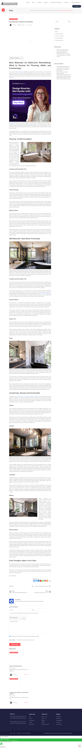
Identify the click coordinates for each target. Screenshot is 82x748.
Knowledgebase (59, 720)
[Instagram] (45, 581)
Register (77, 2)
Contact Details (59, 724)
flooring (44, 586)
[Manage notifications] (80, 746)
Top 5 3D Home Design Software (62, 51)
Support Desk (58, 716)
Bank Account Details (45, 724)
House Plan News (58, 40)
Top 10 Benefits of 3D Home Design (63, 53)
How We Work (31, 720)
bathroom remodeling (19, 71)
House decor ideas (54, 10)
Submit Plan (77, 6)
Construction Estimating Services (62, 49)
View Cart (66, 2)
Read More (26, 674)
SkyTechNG (70, 733)
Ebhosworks (60, 733)
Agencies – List (44, 716)
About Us (30, 718)
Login (74, 2)
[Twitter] (36, 581)
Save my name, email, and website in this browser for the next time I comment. (24, 613)
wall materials (48, 586)
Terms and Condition (26, 733)
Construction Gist (39, 10)
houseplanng (14, 24)
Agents (45, 2)
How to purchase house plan (56, 2)
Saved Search (31, 724)
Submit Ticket (58, 718)
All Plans (43, 722)
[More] (47, 581)
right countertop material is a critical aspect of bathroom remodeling (26, 396)
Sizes (33, 2)
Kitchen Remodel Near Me (16, 666)
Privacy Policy (19, 733)
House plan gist (46, 10)
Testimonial (58, 722)
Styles (27, 2)
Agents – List (44, 718)
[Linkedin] (38, 581)
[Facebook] (34, 581)
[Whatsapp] (43, 581)
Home (31, 10)
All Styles (43, 720)
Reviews (30, 722)
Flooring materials (12, 122)
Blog (34, 10)
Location (39, 2)
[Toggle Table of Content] (21, 58)
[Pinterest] (41, 581)
